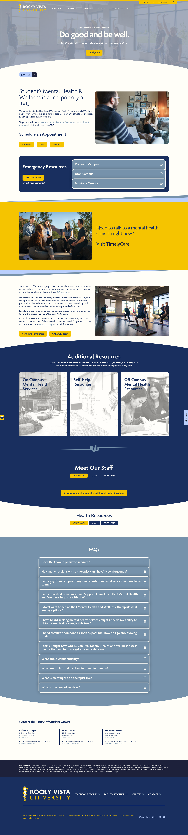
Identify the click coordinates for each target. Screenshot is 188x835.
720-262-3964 (23, 737)
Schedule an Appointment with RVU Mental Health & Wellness (94, 493)
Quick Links (148, 2)
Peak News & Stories (86, 794)
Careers (136, 794)
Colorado (26, 144)
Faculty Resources (115, 794)
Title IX (61, 815)
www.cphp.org (45, 324)
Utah (41, 144)
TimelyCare (94, 52)
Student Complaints (128, 815)
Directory (162, 2)
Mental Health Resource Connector (58, 122)
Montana (56, 144)
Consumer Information (75, 815)
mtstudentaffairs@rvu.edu (114, 743)
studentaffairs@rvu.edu (27, 743)
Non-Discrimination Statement (108, 815)
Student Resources (121, 9)
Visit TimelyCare (33, 177)
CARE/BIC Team (60, 333)
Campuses (102, 9)
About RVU (87, 9)
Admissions (57, 9)
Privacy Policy (90, 815)
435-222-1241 (66, 737)
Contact (153, 794)
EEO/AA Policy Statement (32, 818)
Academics (72, 9)
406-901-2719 (109, 737)
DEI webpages (63, 292)
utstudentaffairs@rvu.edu (71, 743)
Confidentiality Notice (33, 333)
